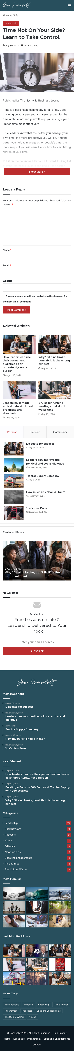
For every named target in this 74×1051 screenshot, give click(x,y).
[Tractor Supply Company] (14, 481)
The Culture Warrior (16, 869)
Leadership (11, 23)
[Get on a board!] (37, 921)
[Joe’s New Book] (14, 513)
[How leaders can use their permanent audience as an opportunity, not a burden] (19, 344)
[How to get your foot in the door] (14, 921)
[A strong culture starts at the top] (60, 978)
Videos (9, 840)
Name (7, 250)
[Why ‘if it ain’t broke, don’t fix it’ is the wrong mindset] (54, 344)
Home (8, 15)
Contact (37, 1044)
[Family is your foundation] (14, 907)
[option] (37, 560)
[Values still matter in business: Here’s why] (60, 907)
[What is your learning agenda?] (37, 978)
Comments (60, 432)
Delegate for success (40, 443)
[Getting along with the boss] (37, 907)
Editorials (10, 846)
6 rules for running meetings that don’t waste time (51, 406)
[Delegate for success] (14, 448)
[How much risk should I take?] (14, 497)
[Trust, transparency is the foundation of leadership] (14, 893)
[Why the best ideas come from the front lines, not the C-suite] (14, 978)
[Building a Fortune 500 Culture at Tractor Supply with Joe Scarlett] (37, 950)
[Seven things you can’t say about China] (60, 964)
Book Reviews (13, 828)
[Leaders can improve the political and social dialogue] (14, 465)
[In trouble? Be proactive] (60, 921)
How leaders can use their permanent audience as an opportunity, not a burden (17, 363)
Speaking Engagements (18, 857)
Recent (35, 432)
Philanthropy (12, 863)
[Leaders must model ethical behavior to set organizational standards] (19, 390)
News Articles (13, 852)
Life (16, 15)
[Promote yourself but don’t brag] (60, 893)
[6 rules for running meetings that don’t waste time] (54, 390)
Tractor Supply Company (42, 476)
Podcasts (10, 834)
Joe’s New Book (36, 508)
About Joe (19, 1038)
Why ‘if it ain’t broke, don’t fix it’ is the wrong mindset (54, 360)
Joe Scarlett (60, 1032)
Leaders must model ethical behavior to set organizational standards (18, 408)
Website (7, 280)
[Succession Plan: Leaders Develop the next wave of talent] (37, 893)
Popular (12, 432)
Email (7, 265)
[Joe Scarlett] (17, 5)
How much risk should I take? (46, 492)
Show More (36, 171)
